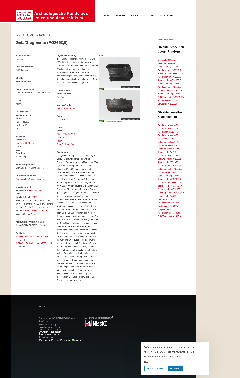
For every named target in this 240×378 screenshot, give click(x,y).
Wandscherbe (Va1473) (168, 125)
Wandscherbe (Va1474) (168, 128)
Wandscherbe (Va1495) (168, 155)
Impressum (56, 332)
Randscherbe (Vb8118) (168, 196)
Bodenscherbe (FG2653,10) (170, 90)
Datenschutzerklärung (49, 334)
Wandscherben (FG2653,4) (170, 70)
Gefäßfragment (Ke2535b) (169, 216)
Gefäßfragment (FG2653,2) (170, 63)
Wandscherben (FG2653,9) (170, 87)
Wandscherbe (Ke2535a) (169, 213)
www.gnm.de (45, 332)
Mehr (146, 362)
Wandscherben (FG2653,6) (170, 77)
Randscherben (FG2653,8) (169, 84)
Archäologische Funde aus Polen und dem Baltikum (61, 15)
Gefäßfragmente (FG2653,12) (171, 97)
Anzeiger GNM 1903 (34, 190)
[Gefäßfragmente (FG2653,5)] (119, 73)
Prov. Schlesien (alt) (65, 144)
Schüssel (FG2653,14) (168, 104)
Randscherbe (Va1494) (168, 152)
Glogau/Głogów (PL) (66, 134)
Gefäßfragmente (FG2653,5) (170, 73)
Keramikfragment (23, 81)
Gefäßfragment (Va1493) (169, 149)
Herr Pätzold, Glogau (25, 143)
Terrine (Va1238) (165, 199)
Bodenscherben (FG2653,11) (170, 94)
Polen (59, 141)
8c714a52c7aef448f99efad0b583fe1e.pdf (34, 243)
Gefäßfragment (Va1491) (169, 142)
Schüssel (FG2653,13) (168, 100)
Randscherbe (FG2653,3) (169, 67)
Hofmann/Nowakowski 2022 (37, 211)
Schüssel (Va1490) (166, 139)
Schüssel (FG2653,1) (167, 60)
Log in (42, 307)
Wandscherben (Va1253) (169, 203)
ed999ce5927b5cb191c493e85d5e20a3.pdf (35, 236)
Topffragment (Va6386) (168, 206)
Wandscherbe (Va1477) (168, 135)
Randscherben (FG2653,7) (169, 80)
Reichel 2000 (31, 197)
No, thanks (175, 368)
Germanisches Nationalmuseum (30, 179)
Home (18, 35)
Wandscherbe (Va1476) (168, 132)
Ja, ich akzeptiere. (155, 368)
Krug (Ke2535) (164, 209)
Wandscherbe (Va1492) (168, 145)
